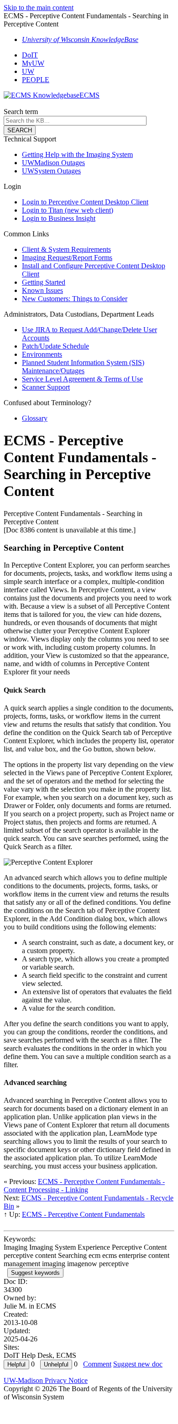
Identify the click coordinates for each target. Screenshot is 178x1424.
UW (28, 71)
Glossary (34, 418)
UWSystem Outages (51, 171)
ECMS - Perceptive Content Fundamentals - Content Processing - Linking (84, 1186)
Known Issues (42, 290)
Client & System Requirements (66, 249)
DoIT (30, 55)
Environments (42, 354)
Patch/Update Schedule (55, 346)
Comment (97, 1364)
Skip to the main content (38, 7)
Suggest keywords (35, 1272)
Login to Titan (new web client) (67, 210)
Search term (21, 111)
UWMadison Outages (53, 163)
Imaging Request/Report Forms (67, 257)
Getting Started (43, 282)
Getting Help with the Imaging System (77, 154)
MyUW (33, 63)
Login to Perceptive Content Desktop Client (85, 202)
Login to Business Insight (58, 218)
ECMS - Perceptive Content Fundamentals (83, 1214)
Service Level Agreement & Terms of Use (82, 379)
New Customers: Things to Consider (74, 299)
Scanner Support (46, 387)
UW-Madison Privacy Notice (46, 1380)
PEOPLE (35, 79)
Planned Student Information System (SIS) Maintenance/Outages (83, 367)
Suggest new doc (137, 1364)
